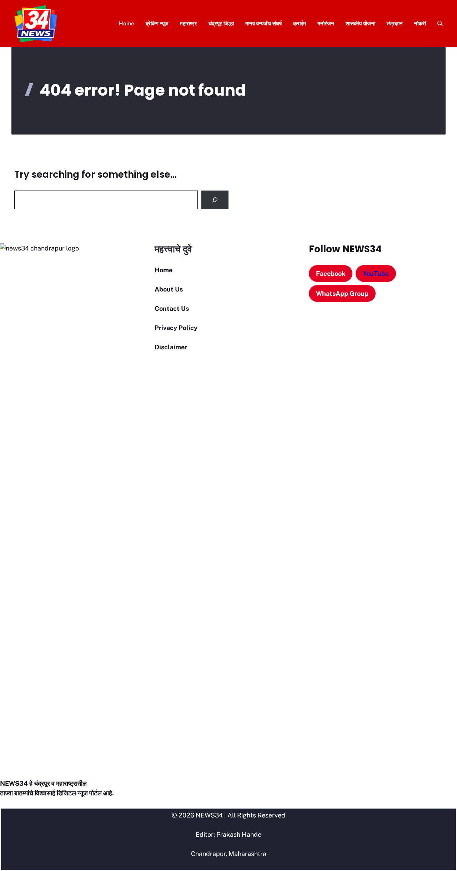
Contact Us (172, 308)
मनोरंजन (325, 23)
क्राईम (299, 23)
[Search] (214, 200)
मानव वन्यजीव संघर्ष (263, 23)
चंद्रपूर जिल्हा (221, 23)
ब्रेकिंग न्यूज (157, 23)
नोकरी (420, 23)
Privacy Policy (176, 327)
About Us (169, 289)
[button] (437, 23)
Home (126, 23)
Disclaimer (171, 347)
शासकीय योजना (360, 23)
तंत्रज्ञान (395, 23)
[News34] (35, 23)
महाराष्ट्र (188, 23)
